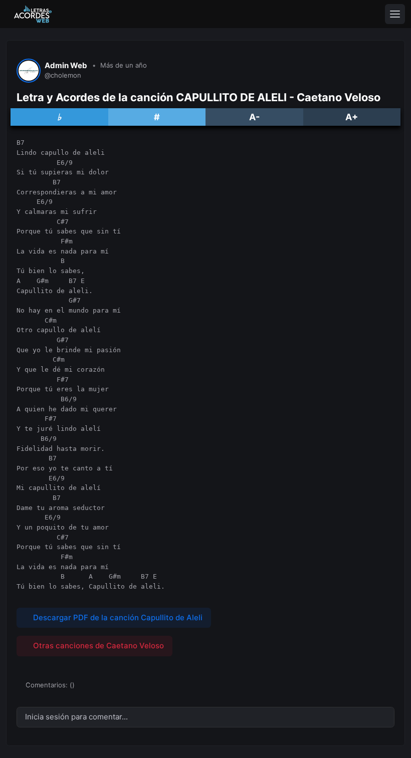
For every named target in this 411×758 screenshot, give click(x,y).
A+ (351, 117)
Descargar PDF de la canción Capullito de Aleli (116, 617)
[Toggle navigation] (395, 14)
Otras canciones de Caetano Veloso (97, 645)
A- (254, 117)
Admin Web (66, 65)
